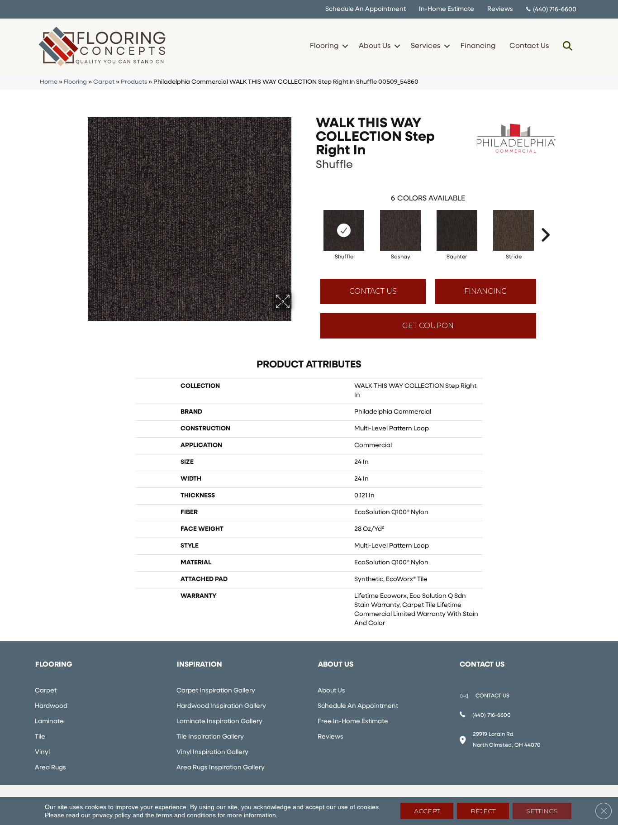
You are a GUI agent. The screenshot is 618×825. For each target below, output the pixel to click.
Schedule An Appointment (365, 9)
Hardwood (51, 706)
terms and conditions (186, 815)
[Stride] (513, 230)
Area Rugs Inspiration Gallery (220, 767)
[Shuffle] (343, 230)
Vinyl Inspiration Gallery (212, 752)
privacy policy (111, 815)
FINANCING (485, 291)
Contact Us (529, 46)
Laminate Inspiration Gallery (219, 721)
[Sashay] (400, 230)
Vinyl (42, 752)
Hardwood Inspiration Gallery (221, 706)
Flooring (324, 46)
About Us (374, 46)
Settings (542, 811)
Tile (40, 737)
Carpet (103, 82)
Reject (483, 811)
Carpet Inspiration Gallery (215, 690)
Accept (427, 811)
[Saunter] (457, 230)
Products (134, 82)
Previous (311, 221)
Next (545, 221)
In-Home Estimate (446, 9)
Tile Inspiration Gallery (210, 737)
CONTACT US (492, 696)
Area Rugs (50, 767)
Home (48, 82)
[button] (345, 46)
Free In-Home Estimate (353, 721)
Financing (478, 46)
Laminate (49, 721)
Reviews (500, 9)
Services (425, 46)
